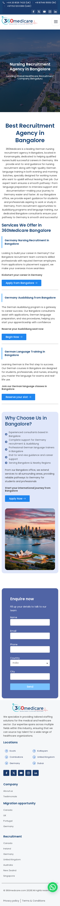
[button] (53, 887)
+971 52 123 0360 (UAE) (19, 6)
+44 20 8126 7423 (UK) (18, 2)
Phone (14, 644)
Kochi (13, 750)
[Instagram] (50, 12)
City (12, 671)
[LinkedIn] (55, 12)
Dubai (40, 763)
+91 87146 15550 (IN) (45, 2)
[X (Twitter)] (39, 12)
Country (15, 658)
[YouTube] (44, 12)
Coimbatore (16, 757)
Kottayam (42, 750)
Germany (15, 763)
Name (13, 617)
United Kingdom (46, 757)
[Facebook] (33, 12)
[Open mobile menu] (56, 22)
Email (13, 631)
